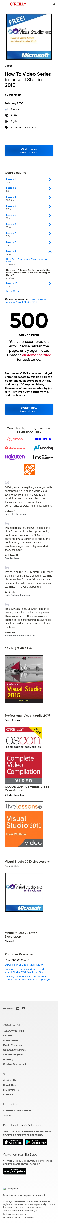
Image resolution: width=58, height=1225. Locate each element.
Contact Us (9, 1080)
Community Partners (14, 1049)
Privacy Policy (11, 1089)
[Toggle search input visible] (54, 4)
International (12, 1104)
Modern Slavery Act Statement (18, 1217)
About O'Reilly (13, 1024)
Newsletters (9, 1085)
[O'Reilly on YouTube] (23, 1008)
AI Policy (8, 1094)
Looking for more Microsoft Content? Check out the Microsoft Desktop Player (27, 978)
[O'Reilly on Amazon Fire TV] (14, 1173)
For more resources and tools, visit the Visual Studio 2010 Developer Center (26, 971)
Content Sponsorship (15, 1064)
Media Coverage (12, 1045)
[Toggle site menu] (4, 4)
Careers (7, 1035)
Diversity (8, 1059)
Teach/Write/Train (13, 1030)
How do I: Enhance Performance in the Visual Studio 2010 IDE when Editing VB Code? (28, 274)
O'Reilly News (10, 1040)
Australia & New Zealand (17, 1110)
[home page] (18, 4)
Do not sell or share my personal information (25, 1195)
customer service (36, 355)
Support (9, 1074)
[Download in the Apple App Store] (13, 1144)
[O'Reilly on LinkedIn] (17, 1008)
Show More (12, 291)
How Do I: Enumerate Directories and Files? (27, 262)
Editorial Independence (14, 1214)
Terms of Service (11, 1210)
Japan (7, 1115)
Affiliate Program (13, 1054)
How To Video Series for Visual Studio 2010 (26, 300)
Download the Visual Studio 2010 (24, 964)
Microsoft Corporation (23, 127)
